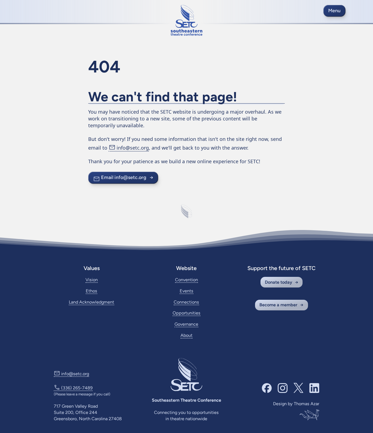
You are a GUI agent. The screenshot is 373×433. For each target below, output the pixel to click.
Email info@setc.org (123, 177)
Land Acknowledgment (91, 302)
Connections (186, 302)
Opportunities (186, 313)
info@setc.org (133, 147)
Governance (186, 324)
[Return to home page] (186, 20)
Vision (91, 279)
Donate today (278, 282)
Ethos (91, 290)
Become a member (278, 304)
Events (186, 290)
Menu (334, 11)
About (186, 335)
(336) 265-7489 (77, 387)
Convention (186, 279)
